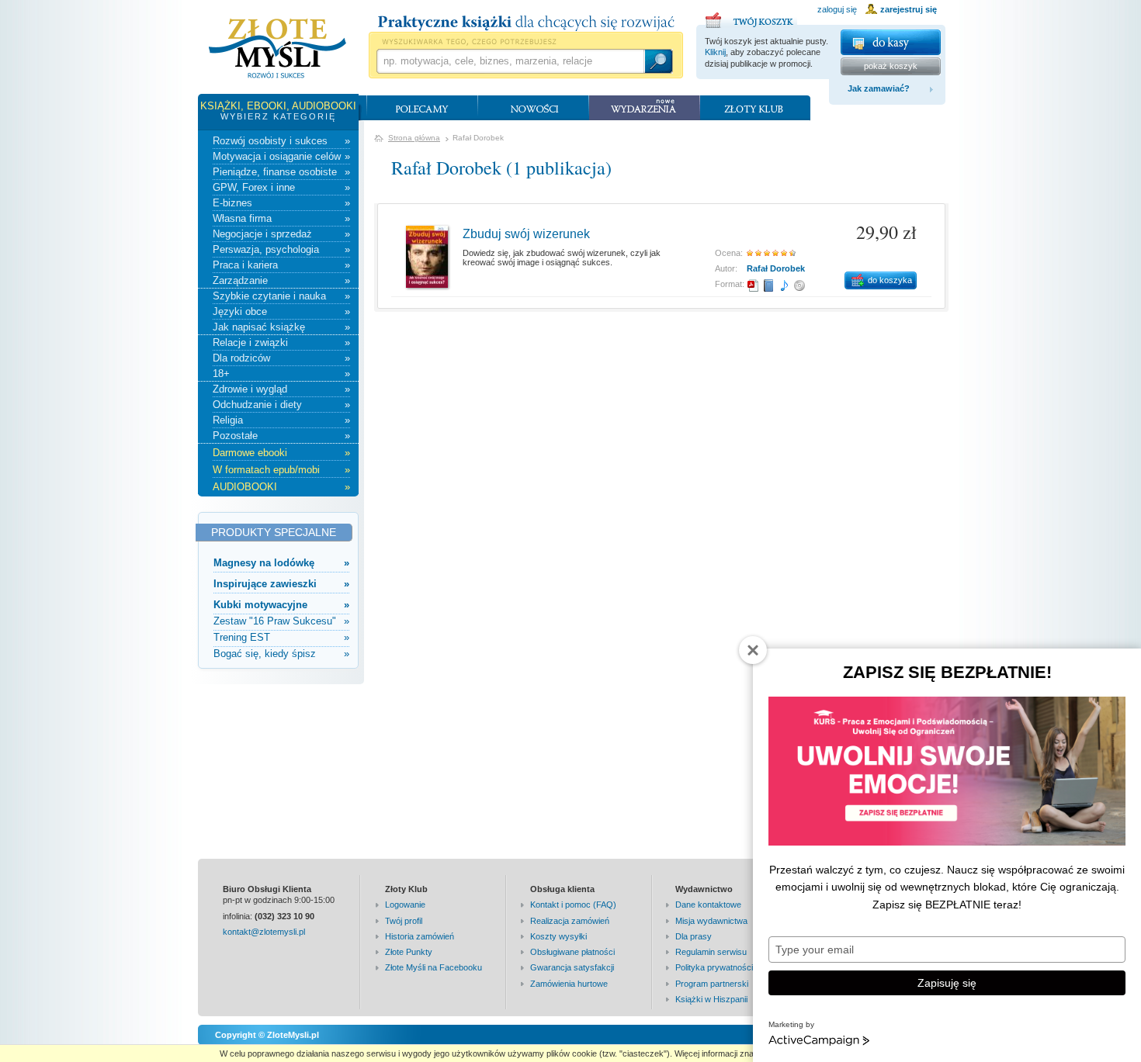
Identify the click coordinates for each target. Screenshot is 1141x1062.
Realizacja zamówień (569, 920)
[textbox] (509, 61)
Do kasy (891, 42)
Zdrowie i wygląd (281, 389)
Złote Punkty (408, 951)
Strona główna (414, 137)
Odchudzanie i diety (281, 404)
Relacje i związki (281, 342)
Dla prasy (693, 936)
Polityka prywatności (714, 967)
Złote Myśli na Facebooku (433, 967)
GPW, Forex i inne (281, 187)
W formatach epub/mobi (281, 470)
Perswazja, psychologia (281, 249)
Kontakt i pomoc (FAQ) (573, 904)
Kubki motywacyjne (281, 605)
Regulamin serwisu (711, 951)
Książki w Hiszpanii (711, 999)
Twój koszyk (751, 17)
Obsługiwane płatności (572, 951)
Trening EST (281, 637)
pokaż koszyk (890, 66)
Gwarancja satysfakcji (572, 967)
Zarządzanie (281, 280)
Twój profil (403, 920)
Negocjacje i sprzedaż (281, 234)
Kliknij (715, 52)
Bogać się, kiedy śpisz (281, 653)
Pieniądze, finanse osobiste (281, 172)
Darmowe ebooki (281, 452)
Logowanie (405, 904)
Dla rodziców (281, 358)
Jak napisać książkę (281, 327)
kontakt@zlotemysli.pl (264, 931)
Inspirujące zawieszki (281, 584)
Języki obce (281, 311)
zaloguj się (837, 9)
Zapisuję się (946, 983)
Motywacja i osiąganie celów (281, 156)
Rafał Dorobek (776, 268)
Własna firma (281, 218)
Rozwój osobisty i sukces (281, 141)
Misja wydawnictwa (711, 920)
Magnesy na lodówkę (281, 563)
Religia (281, 420)
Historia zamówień (419, 936)
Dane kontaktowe (708, 904)
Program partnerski (711, 983)
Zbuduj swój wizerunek (526, 233)
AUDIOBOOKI (281, 487)
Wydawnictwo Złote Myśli (277, 49)
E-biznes (281, 203)
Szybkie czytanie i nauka (281, 296)
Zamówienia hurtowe (569, 983)
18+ (281, 373)
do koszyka (890, 280)
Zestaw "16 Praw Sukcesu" (281, 621)
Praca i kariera (281, 265)
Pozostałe (281, 435)
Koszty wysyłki (558, 936)
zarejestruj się (908, 9)
